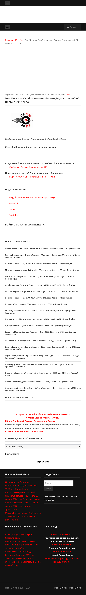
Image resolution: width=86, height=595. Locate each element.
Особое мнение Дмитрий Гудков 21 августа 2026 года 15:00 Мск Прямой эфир (40, 285)
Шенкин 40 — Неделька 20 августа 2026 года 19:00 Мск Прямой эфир (36, 304)
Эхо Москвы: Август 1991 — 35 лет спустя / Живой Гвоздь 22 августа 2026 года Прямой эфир (40, 277)
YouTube (13, 215)
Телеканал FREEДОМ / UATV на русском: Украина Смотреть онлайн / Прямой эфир (23, 562)
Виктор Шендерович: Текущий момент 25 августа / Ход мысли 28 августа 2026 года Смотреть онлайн (42, 256)
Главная (9, 40)
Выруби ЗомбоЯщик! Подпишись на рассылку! (32, 176)
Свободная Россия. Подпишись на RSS (28, 167)
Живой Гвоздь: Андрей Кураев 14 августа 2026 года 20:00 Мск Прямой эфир (39, 381)
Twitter (12, 209)
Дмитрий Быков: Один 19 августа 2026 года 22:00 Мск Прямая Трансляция (38, 325)
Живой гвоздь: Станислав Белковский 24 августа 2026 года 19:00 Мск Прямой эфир (42, 249)
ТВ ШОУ (19, 40)
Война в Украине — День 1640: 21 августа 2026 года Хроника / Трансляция (38, 298)
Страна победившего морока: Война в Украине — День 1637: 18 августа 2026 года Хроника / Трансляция (42, 356)
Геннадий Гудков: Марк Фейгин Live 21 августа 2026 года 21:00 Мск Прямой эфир (41, 291)
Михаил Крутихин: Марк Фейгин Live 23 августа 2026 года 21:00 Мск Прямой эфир (42, 270)
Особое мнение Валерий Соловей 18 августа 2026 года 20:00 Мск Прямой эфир (40, 340)
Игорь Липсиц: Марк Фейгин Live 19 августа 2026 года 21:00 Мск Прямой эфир (40, 319)
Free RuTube (60, 587)
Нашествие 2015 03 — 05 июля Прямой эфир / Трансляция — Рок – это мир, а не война (22, 544)
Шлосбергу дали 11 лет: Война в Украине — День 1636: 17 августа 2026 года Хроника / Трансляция (39, 365)
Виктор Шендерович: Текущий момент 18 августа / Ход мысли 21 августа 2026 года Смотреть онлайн (42, 348)
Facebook (13, 203)
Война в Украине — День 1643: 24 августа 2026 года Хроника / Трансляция (38, 263)
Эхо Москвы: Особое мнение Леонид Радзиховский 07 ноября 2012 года (42, 100)
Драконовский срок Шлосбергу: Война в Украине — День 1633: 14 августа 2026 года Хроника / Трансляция (43, 389)
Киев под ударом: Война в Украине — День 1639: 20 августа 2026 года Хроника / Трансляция (41, 311)
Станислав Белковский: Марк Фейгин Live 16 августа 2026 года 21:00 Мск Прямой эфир (41, 374)
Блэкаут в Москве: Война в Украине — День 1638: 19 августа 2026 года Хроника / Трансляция (41, 333)
